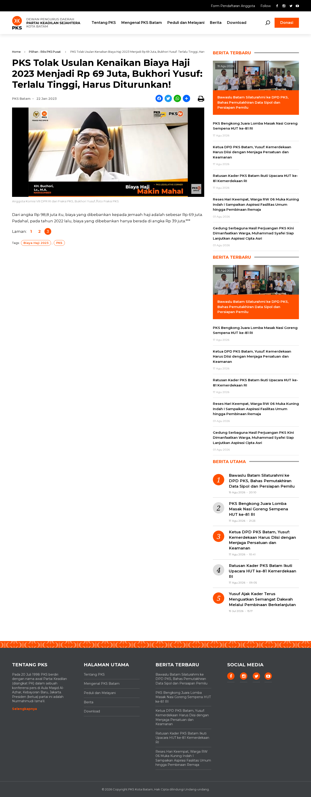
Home (16, 51)
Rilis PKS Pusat (51, 51)
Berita (216, 22)
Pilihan (33, 51)
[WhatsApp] (177, 99)
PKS (59, 243)
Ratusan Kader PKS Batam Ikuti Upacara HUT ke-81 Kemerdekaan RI (262, 571)
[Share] (186, 99)
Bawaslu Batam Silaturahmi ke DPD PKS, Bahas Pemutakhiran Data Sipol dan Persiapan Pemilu (262, 481)
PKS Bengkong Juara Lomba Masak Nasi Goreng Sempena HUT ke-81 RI (258, 509)
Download (236, 22)
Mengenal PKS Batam (141, 22)
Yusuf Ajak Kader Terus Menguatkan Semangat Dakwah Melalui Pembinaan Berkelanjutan (262, 599)
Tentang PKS (104, 22)
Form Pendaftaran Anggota (233, 6)
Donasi (286, 22)
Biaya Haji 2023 (35, 243)
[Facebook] (159, 99)
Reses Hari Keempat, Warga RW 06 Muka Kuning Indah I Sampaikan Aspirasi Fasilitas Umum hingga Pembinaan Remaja (183, 758)
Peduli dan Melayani (185, 22)
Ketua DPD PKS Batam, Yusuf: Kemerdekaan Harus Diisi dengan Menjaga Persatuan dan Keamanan (262, 540)
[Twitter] (168, 99)
